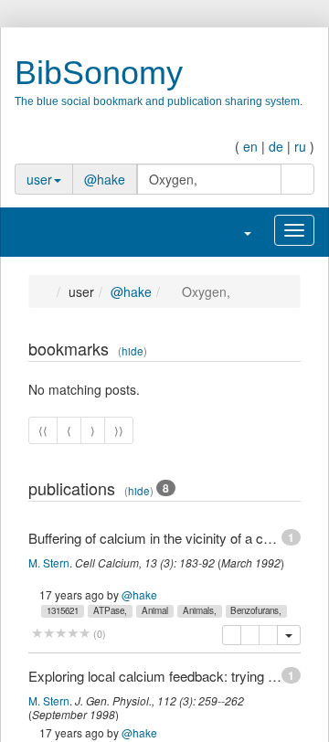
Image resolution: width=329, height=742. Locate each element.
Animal (155, 610)
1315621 (63, 610)
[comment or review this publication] (60, 634)
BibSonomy (99, 72)
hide (132, 351)
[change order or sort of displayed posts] (272, 351)
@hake (104, 179)
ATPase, (110, 610)
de (276, 146)
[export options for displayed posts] (291, 351)
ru (300, 146)
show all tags (266, 609)
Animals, (200, 610)
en (250, 146)
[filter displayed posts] (254, 351)
